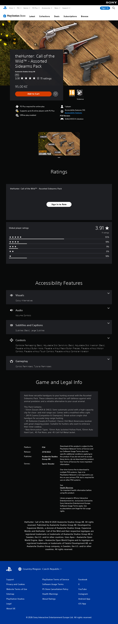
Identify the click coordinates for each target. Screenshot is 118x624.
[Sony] (111, 4)
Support (65, 8)
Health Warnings (66, 488)
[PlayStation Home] (5, 8)
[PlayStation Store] (15, 15)
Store (11, 8)
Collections (44, 16)
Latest (32, 16)
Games (25, 8)
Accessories (46, 8)
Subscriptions (70, 16)
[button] (73, 112)
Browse (84, 16)
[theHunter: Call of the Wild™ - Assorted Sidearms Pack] (59, 144)
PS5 (18, 8)
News (56, 8)
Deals (56, 16)
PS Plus (35, 8)
